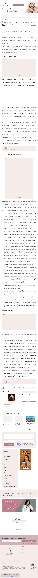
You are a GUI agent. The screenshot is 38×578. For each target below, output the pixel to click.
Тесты (5, 478)
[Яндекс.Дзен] (35, 493)
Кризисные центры (25, 554)
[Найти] (34, 16)
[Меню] (4, 16)
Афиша (6, 464)
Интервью (6, 451)
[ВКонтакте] (18, 493)
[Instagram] (26, 493)
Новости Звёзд (7, 467)
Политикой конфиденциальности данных (29, 543)
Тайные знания (7, 475)
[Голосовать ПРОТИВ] (27, 392)
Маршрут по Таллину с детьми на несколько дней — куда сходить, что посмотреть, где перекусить (30, 426)
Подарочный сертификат (10, 486)
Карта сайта (24, 555)
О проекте (6, 483)
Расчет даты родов (18, 522)
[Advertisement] (19, 95)
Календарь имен (18, 529)
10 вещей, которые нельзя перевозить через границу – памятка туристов (18, 425)
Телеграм (21, 387)
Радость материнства (9, 472)
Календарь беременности (17, 519)
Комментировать (9, 444)
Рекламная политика (25, 552)
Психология (7, 456)
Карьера (6, 470)
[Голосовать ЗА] (25, 391)
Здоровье (6, 459)
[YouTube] (31, 493)
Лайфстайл (6, 462)
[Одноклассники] (22, 493)
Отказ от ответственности (26, 551)
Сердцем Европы (19, 52)
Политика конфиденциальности (27, 549)
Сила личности (7, 453)
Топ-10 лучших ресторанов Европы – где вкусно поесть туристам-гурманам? (7, 425)
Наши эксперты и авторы (10, 480)
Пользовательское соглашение (27, 548)
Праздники (17, 532)
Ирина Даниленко (9, 24)
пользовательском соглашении (22, 445)
